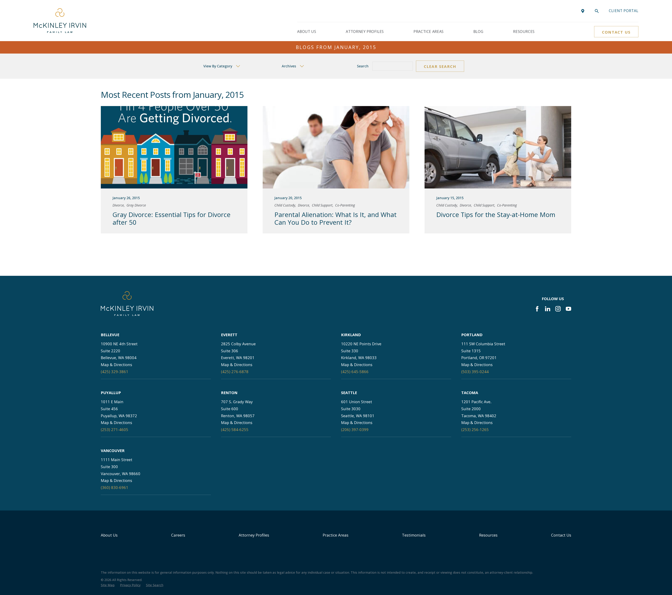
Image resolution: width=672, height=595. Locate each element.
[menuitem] (108, 585)
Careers (178, 535)
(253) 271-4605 (114, 429)
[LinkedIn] (547, 309)
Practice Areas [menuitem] (429, 31)
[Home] (60, 20)
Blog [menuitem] (478, 31)
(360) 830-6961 (114, 487)
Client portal (623, 10)
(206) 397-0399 (355, 429)
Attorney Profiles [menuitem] (365, 31)
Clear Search (440, 66)
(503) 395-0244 (475, 371)
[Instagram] (558, 309)
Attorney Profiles (254, 535)
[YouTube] (568, 309)
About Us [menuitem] (306, 31)
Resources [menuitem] (524, 31)
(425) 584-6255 (234, 429)
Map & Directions (116, 364)
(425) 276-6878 (234, 371)
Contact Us (616, 32)
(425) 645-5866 (355, 371)
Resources (488, 535)
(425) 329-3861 (114, 371)
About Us (109, 535)
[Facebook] (537, 309)
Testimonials (414, 535)
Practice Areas (335, 535)
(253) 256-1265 (475, 429)
